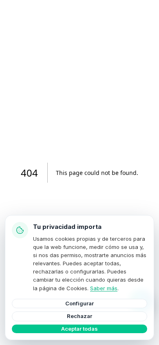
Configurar (79, 303)
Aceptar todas (79, 328)
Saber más (103, 288)
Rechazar (79, 316)
